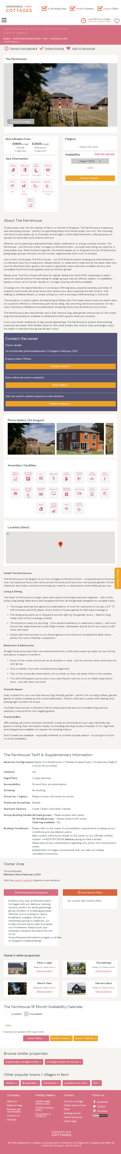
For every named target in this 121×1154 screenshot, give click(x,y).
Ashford (10, 1083)
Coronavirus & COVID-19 (43, 1115)
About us (12, 1101)
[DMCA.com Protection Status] (100, 1116)
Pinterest (102, 1111)
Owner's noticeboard (23, 48)
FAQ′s (67, 1109)
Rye (95, 1083)
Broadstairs (29, 1083)
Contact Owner (117, 578)
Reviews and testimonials (14, 1110)
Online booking (54, 48)
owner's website (23, 880)
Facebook (102, 1102)
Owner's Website (59, 403)
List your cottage (73, 1101)
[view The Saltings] (76, 975)
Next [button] (110, 439)
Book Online (59, 385)
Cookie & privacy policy (44, 1109)
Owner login (70, 1121)
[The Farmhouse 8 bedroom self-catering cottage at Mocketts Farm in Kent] (31, 439)
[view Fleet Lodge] (17, 975)
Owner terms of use (75, 1105)
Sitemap (11, 1119)
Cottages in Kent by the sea (63, 1061)
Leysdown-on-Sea (75, 1083)
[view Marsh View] (17, 995)
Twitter (101, 1106)
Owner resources (73, 1117)
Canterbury (50, 1083)
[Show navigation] (5, 20)
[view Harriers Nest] (76, 995)
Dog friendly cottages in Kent (22, 1061)
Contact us (13, 1116)
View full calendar (105, 154)
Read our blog (14, 1105)
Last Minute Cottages (99, 19)
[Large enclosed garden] (80, 439)
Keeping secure (72, 1113)
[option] (32, 439)
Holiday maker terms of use (42, 1102)
